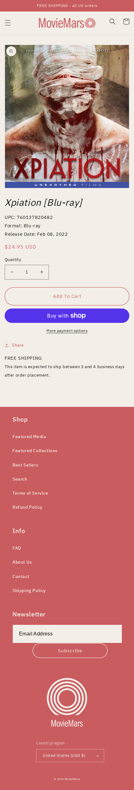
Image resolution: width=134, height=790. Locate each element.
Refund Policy (27, 507)
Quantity (13, 259)
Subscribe (70, 651)
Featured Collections (35, 450)
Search (19, 479)
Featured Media (29, 436)
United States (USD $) (64, 755)
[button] (8, 23)
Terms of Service (30, 493)
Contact (20, 576)
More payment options (67, 330)
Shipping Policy (29, 590)
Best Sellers (25, 465)
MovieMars (72, 779)
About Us (22, 562)
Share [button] (18, 345)
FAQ (16, 548)
